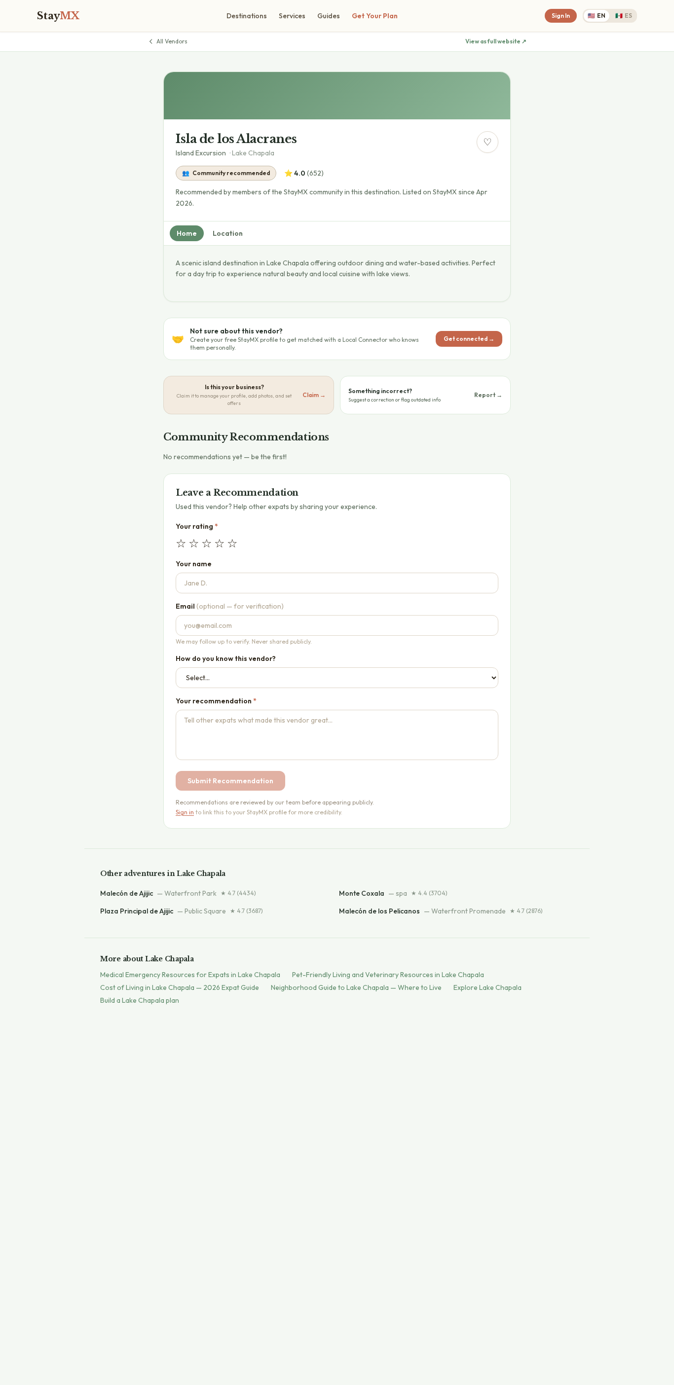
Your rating (197, 526)
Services (292, 15)
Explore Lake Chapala (487, 987)
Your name (194, 563)
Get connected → (469, 338)
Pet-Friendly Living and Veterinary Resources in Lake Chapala (388, 974)
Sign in (185, 812)
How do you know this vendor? (226, 658)
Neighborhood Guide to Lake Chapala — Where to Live (356, 987)
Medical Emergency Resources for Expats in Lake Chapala (190, 974)
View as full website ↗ (495, 41)
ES (623, 15)
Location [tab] (228, 233)
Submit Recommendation (230, 780)
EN (596, 15)
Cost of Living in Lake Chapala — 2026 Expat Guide (179, 987)
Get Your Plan (375, 15)
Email (230, 606)
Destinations (246, 15)
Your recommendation (216, 700)
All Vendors (171, 41)
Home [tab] (187, 233)
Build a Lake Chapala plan (139, 1000)
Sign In (561, 15)
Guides (328, 15)
